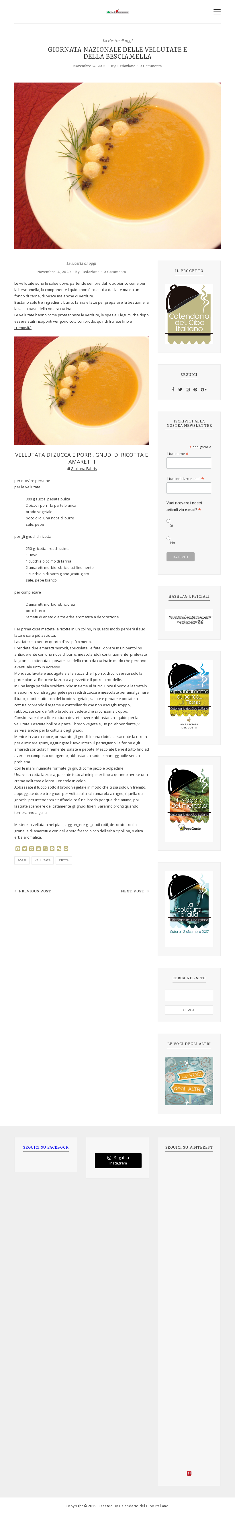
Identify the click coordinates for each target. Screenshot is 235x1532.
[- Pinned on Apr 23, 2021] (178, 1166)
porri (21, 860)
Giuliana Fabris (84, 468)
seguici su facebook (46, 1147)
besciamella (138, 302)
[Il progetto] (189, 314)
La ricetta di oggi (117, 40)
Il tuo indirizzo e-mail (185, 478)
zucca (64, 860)
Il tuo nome (178, 453)
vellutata (43, 860)
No (172, 542)
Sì (171, 525)
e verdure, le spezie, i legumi (107, 315)
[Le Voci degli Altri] (189, 1081)
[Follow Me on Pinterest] (189, 1474)
